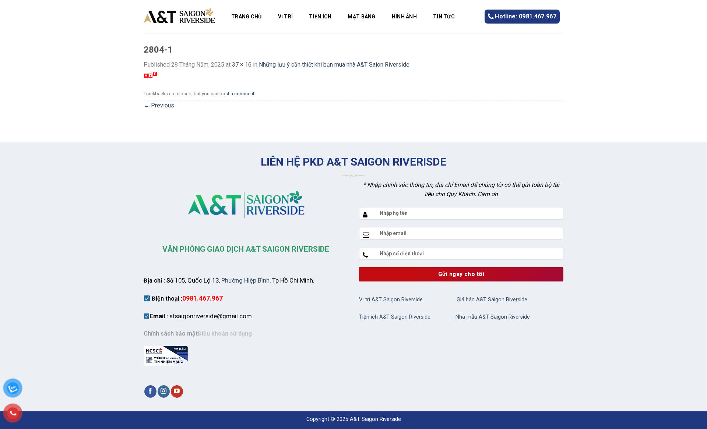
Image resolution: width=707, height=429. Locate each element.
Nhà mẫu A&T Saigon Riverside (492, 317)
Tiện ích (320, 17)
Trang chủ (246, 17)
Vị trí (285, 17)
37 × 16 (242, 64)
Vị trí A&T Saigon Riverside (391, 300)
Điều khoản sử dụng (225, 333)
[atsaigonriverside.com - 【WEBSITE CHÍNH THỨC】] (179, 16)
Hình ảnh (404, 17)
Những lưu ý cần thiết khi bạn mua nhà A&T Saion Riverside (334, 64)
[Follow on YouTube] (177, 391)
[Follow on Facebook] (150, 391)
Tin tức (444, 17)
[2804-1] (150, 74)
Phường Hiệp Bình (245, 280)
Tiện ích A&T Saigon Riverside (394, 317)
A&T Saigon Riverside (375, 419)
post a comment (236, 93)
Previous (159, 105)
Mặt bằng (361, 17)
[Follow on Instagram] (164, 391)
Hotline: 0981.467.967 (525, 16)
